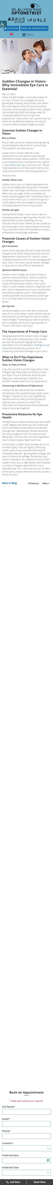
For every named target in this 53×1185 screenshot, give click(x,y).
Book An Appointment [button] (34, 28)
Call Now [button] (14, 1182)
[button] (3, 24)
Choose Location (13, 1148)
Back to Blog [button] (9, 483)
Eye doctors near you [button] (15, 165)
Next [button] (45, 483)
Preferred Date (10, 1155)
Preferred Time (10, 1167)
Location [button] (12, 28)
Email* (6, 1118)
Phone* (6, 1131)
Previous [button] (34, 483)
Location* (7, 1143)
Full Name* (8, 1106)
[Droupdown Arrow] (48, 1148)
